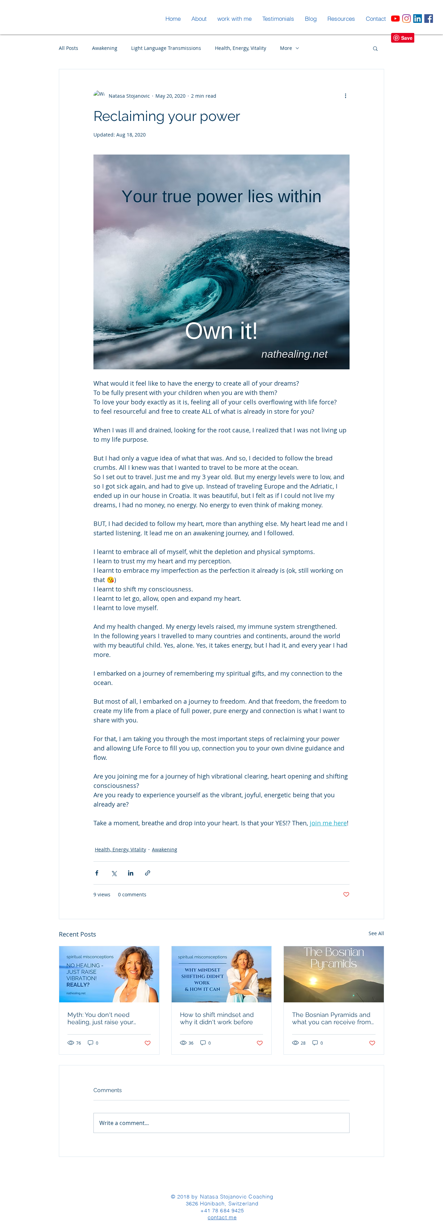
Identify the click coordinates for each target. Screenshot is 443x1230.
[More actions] (345, 95)
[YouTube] (395, 18)
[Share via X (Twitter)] (113, 873)
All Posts (68, 48)
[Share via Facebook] (96, 873)
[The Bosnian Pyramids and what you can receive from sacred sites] (334, 974)
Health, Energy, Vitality (240, 48)
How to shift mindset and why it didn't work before (217, 1018)
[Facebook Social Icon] (428, 18)
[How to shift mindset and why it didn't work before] (222, 974)
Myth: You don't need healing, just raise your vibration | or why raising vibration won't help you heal (102, 1018)
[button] (375, 48)
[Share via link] (147, 873)
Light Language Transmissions (166, 48)
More (286, 48)
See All (376, 933)
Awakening (104, 48)
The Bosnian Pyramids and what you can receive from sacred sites (331, 1018)
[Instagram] (406, 18)
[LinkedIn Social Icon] (417, 18)
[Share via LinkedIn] (130, 873)
